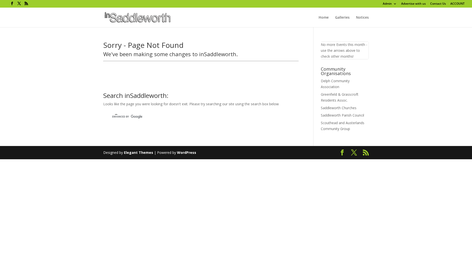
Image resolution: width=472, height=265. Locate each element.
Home (324, 18)
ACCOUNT (457, 4)
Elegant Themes (138, 152)
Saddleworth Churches (338, 108)
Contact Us (438, 4)
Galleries (342, 18)
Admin (387, 4)
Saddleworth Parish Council (342, 115)
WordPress (186, 152)
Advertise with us (413, 4)
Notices (362, 18)
